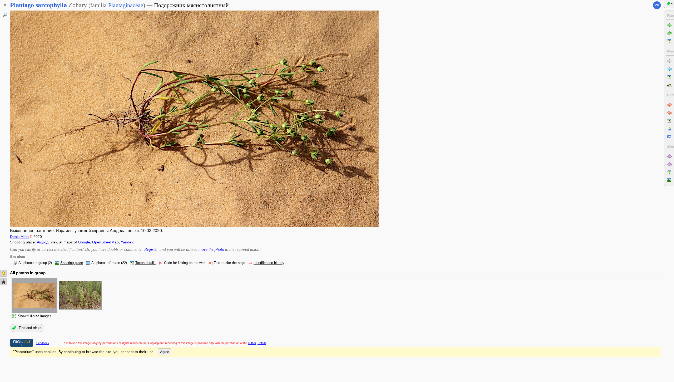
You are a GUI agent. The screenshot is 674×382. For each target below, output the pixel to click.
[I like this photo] (3, 273)
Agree (164, 352)
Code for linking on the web (184, 263)
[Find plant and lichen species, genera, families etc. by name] (5, 15)
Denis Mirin (19, 236)
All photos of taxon (105, 263)
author (252, 343)
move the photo (211, 249)
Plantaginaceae (125, 5)
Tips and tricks (30, 328)
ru (657, 5)
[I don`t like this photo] (3, 281)
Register (150, 249)
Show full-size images (34, 316)
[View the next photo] (340, 119)
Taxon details (145, 263)
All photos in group (32, 263)
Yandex (127, 242)
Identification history (269, 263)
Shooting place (71, 263)
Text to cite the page (229, 263)
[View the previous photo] (48, 119)
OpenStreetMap (105, 242)
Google (84, 242)
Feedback (42, 343)
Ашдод (42, 242)
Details (261, 343)
